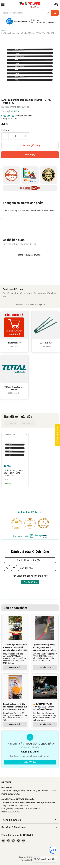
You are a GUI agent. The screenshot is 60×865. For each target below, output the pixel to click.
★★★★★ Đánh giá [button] (58, 435)
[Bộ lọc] (14, 568)
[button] (8, 115)
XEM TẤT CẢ (30, 762)
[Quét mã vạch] (48, 13)
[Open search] (7, 568)
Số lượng (5, 130)
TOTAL (17, 111)
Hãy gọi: (35, 20)
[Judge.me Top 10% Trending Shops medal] (43, 523)
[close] (26, 434)
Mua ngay (30, 154)
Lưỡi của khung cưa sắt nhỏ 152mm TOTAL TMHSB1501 (14, 473)
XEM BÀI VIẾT (15, 667)
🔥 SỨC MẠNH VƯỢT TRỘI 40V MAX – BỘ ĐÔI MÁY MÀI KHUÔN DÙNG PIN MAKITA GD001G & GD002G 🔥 (43, 709)
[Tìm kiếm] (55, 13)
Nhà (3, 31)
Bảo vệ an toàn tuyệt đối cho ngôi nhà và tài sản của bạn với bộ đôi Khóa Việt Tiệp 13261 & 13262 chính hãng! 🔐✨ (15, 709)
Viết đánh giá (30, 582)
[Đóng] (8, 830)
